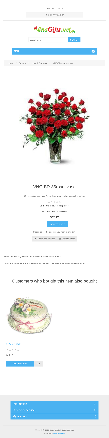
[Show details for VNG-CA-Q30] (29, 315)
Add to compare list (46, 239)
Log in (60, 8)
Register (50, 8)
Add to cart (57, 224)
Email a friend (69, 239)
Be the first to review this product (54, 206)
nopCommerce (59, 433)
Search (74, 40)
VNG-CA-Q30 (13, 343)
